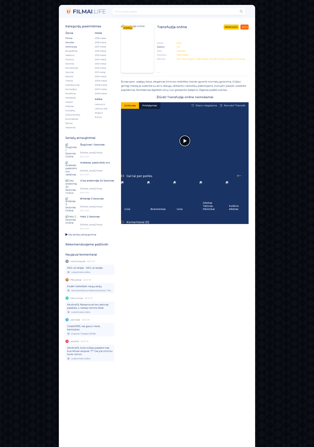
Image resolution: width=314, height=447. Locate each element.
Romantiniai (71, 68)
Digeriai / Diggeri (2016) (83, 334)
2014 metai (100, 59)
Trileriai (69, 80)
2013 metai (100, 63)
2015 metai (100, 55)
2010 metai (100, 76)
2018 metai (100, 42)
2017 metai (100, 46)
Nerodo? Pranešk (234, 105)
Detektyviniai (72, 85)
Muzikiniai (70, 93)
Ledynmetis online (80, 272)
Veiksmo (70, 55)
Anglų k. (99, 112)
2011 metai (100, 72)
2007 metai (101, 89)
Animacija (71, 46)
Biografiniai (71, 51)
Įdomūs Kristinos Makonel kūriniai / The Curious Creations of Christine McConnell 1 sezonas (92, 290)
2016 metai (100, 51)
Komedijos (71, 89)
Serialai (69, 42)
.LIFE (89, 11)
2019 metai (100, 38)
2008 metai (101, 85)
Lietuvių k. (100, 104)
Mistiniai (69, 106)
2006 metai (101, 93)
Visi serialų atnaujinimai (82, 234)
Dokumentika (72, 114)
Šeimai (69, 123)
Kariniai (69, 76)
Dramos (69, 59)
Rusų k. (98, 117)
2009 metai (101, 80)
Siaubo (69, 102)
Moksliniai (70, 97)
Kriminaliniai (71, 119)
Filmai (68, 38)
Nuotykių (70, 110)
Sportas (69, 72)
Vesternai (70, 127)
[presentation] (239, 175)
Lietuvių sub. (101, 108)
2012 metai (100, 68)
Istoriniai (69, 63)
